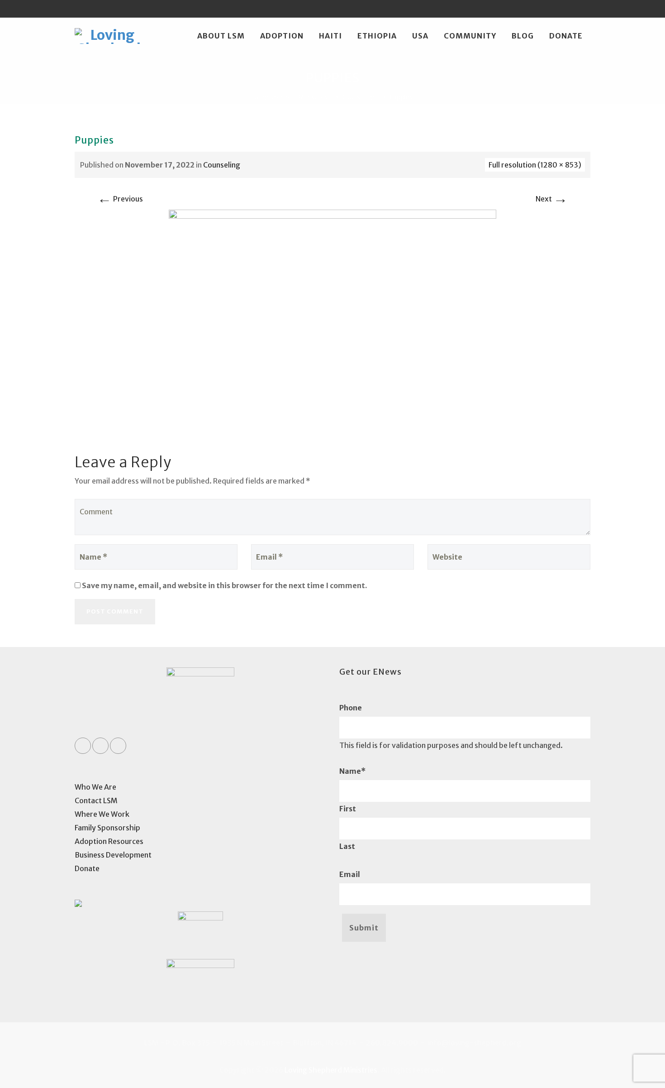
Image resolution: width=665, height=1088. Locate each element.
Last (347, 846)
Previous (120, 198)
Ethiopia (377, 35)
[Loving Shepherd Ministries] (109, 36)
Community (470, 35)
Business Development (113, 854)
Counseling (221, 164)
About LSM (221, 35)
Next (552, 198)
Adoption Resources (109, 841)
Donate (566, 35)
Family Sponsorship (107, 827)
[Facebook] (547, 8)
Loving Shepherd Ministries (331, 1069)
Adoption (282, 35)
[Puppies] (332, 317)
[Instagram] (582, 8)
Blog (523, 35)
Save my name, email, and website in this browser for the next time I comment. (224, 585)
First (347, 808)
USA (420, 35)
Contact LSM (96, 800)
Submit (364, 927)
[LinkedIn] (564, 8)
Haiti (330, 35)
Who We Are (95, 786)
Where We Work (102, 814)
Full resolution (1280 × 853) (535, 164)
